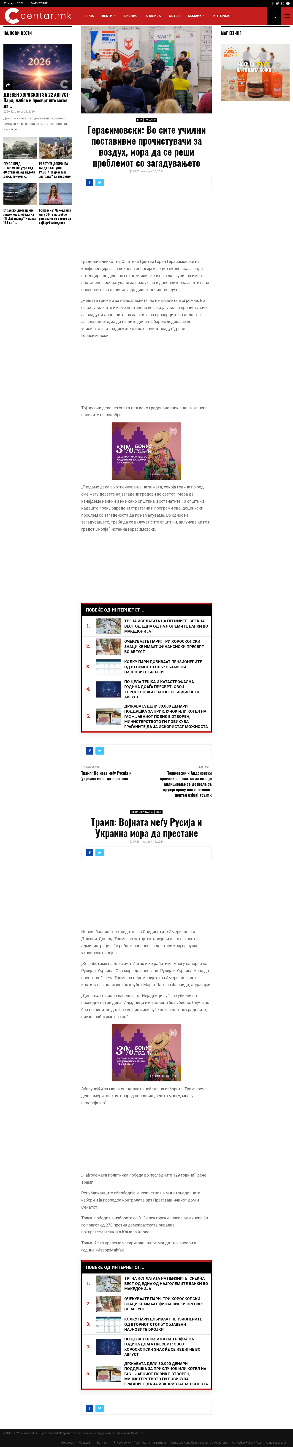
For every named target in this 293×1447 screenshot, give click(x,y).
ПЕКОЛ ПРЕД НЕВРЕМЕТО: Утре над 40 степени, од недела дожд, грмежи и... (19, 169)
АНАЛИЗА (153, 16)
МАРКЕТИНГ (39, 3)
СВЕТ (158, 812)
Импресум (67, 1442)
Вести (107, 16)
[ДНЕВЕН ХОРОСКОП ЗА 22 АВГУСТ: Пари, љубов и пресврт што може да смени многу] (37, 67)
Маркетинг (86, 1442)
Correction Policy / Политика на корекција (259, 1442)
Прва (89, 16)
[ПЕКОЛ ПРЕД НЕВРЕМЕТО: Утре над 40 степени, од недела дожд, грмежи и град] (20, 148)
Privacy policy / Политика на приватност (140, 1442)
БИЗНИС (130, 16)
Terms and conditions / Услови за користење (199, 1442)
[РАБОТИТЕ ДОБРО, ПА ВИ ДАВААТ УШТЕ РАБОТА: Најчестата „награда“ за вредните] (55, 148)
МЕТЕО (174, 16)
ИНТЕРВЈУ (221, 16)
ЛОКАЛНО (150, 120)
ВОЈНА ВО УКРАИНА (142, 812)
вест (139, 120)
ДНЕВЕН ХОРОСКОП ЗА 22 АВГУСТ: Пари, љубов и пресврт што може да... (36, 100)
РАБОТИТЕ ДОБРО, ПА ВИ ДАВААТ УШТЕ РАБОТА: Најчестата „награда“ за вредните (55, 169)
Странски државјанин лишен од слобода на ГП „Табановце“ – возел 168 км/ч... (19, 216)
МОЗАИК (194, 16)
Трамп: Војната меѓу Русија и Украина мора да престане (106, 775)
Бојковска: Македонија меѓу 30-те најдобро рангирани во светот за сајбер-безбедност (55, 216)
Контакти (103, 1442)
